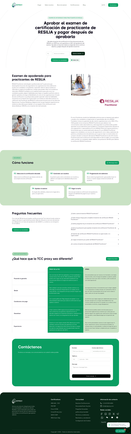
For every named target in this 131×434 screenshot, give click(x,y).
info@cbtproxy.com (108, 406)
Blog (84, 5)
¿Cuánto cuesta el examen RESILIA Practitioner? (84, 213)
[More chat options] (128, 431)
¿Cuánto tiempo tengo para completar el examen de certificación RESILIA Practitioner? (92, 218)
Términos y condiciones (82, 415)
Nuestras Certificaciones (83, 403)
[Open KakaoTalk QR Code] (112, 418)
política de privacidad (82, 412)
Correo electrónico (97, 348)
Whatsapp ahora (113, 162)
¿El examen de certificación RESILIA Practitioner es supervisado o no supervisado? (90, 234)
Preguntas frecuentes (82, 409)
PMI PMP (53, 406)
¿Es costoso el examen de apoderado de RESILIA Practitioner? (88, 244)
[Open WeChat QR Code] (107, 418)
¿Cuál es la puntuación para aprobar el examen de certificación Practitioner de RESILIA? (93, 228)
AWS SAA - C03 (55, 403)
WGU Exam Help (55, 418)
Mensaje (74, 364)
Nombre (74, 348)
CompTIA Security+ (56, 412)
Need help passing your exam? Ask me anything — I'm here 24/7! (118, 425)
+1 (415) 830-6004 (108, 403)
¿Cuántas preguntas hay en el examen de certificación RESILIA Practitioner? (92, 223)
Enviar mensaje (90, 376)
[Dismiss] (128, 424)
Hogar (39, 5)
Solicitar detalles (77, 53)
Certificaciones (74, 5)
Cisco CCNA (54, 409)
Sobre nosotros (49, 5)
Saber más (75, 60)
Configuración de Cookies (83, 420)
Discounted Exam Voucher (83, 406)
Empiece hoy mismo (112, 258)
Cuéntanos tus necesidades (60, 60)
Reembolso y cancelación (83, 418)
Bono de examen (62, 5)
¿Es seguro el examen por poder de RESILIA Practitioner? (87, 239)
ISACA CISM (54, 415)
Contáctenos (113, 5)
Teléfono (74, 356)
